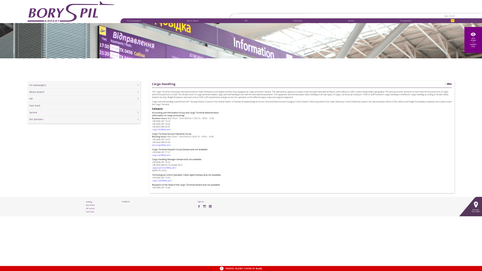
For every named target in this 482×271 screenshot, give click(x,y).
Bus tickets (90, 205)
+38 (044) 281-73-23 (161, 121)
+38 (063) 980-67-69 (161, 142)
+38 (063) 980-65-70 (161, 165)
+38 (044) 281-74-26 (161, 162)
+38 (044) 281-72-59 (161, 177)
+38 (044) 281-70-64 (161, 124)
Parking (89, 202)
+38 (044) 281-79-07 (161, 139)
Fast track (297, 21)
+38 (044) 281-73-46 (161, 187)
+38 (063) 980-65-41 (161, 126)
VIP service (90, 208)
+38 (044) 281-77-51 (161, 152)
